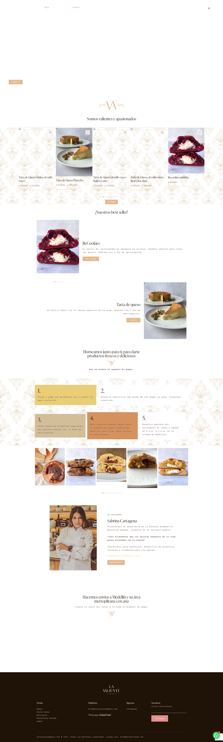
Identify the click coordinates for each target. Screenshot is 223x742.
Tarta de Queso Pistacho (69, 180)
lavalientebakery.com (48, 737)
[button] (50, 132)
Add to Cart (175, 188)
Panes (39, 709)
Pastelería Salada (46, 718)
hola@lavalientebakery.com (123, 556)
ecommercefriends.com (131, 737)
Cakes (39, 721)
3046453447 (105, 715)
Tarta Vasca (43, 712)
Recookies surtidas (178, 177)
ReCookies (42, 715)
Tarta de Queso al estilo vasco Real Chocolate (147, 179)
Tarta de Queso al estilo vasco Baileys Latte (109, 179)
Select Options (64, 191)
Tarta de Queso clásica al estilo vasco (35, 179)
